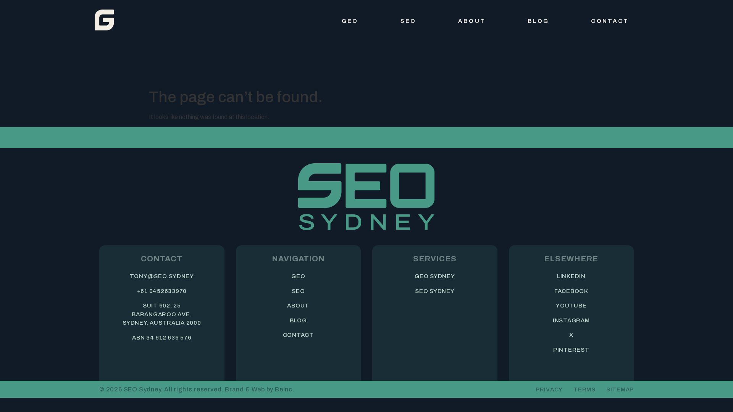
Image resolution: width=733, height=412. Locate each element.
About (472, 21)
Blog (538, 21)
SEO (408, 21)
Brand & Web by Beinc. (259, 389)
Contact (610, 21)
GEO (350, 21)
